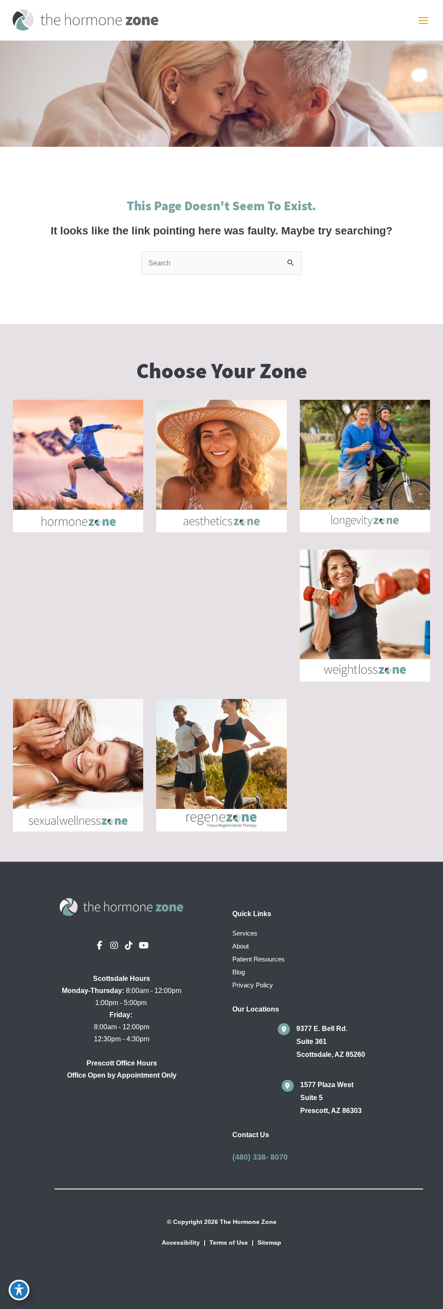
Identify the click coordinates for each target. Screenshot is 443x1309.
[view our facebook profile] (99, 946)
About (240, 946)
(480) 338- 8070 (260, 1157)
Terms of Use (228, 1242)
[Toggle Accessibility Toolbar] (19, 1290)
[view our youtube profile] (143, 946)
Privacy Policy (252, 985)
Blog (238, 972)
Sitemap (269, 1242)
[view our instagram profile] (114, 946)
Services (244, 933)
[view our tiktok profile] (128, 946)
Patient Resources (258, 959)
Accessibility (181, 1242)
